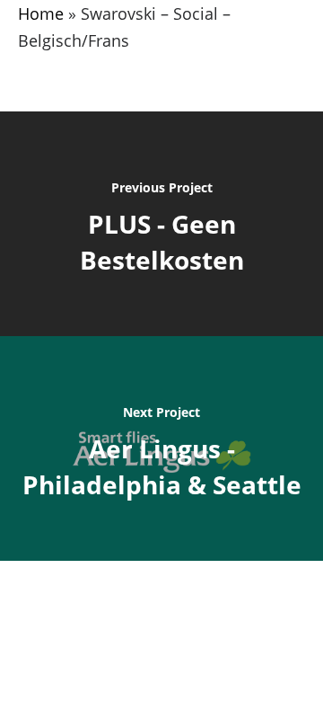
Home (41, 13)
